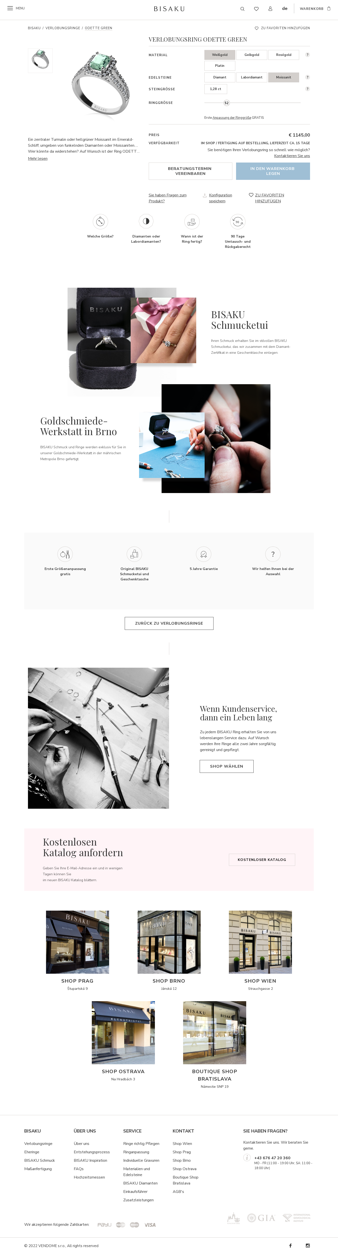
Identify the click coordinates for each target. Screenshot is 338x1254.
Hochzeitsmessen (89, 1177)
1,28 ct (215, 89)
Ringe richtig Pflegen (141, 1143)
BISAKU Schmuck (39, 1160)
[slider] (226, 103)
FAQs (79, 1169)
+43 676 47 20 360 (272, 1158)
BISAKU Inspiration (90, 1160)
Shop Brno (182, 1160)
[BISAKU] (169, 8)
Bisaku (34, 28)
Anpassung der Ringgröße (232, 118)
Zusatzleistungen (138, 1200)
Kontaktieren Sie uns (292, 156)
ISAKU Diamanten (142, 1183)
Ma (27, 1169)
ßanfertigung (41, 1169)
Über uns (81, 1143)
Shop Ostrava (184, 1169)
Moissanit (283, 77)
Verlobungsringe (63, 28)
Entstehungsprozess (92, 1152)
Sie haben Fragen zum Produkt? (168, 198)
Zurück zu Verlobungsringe (169, 623)
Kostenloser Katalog (262, 859)
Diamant (219, 77)
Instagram (307, 1246)
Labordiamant (252, 77)
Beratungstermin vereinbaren (190, 171)
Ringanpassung (136, 1152)
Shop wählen (226, 766)
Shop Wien (182, 1143)
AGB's (178, 1191)
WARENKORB (312, 9)
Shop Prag (182, 1152)
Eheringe (31, 1152)
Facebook (290, 1246)
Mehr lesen (38, 158)
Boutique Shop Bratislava (185, 1180)
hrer (144, 1191)
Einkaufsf (131, 1191)
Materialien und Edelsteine (136, 1172)
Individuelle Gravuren (141, 1160)
